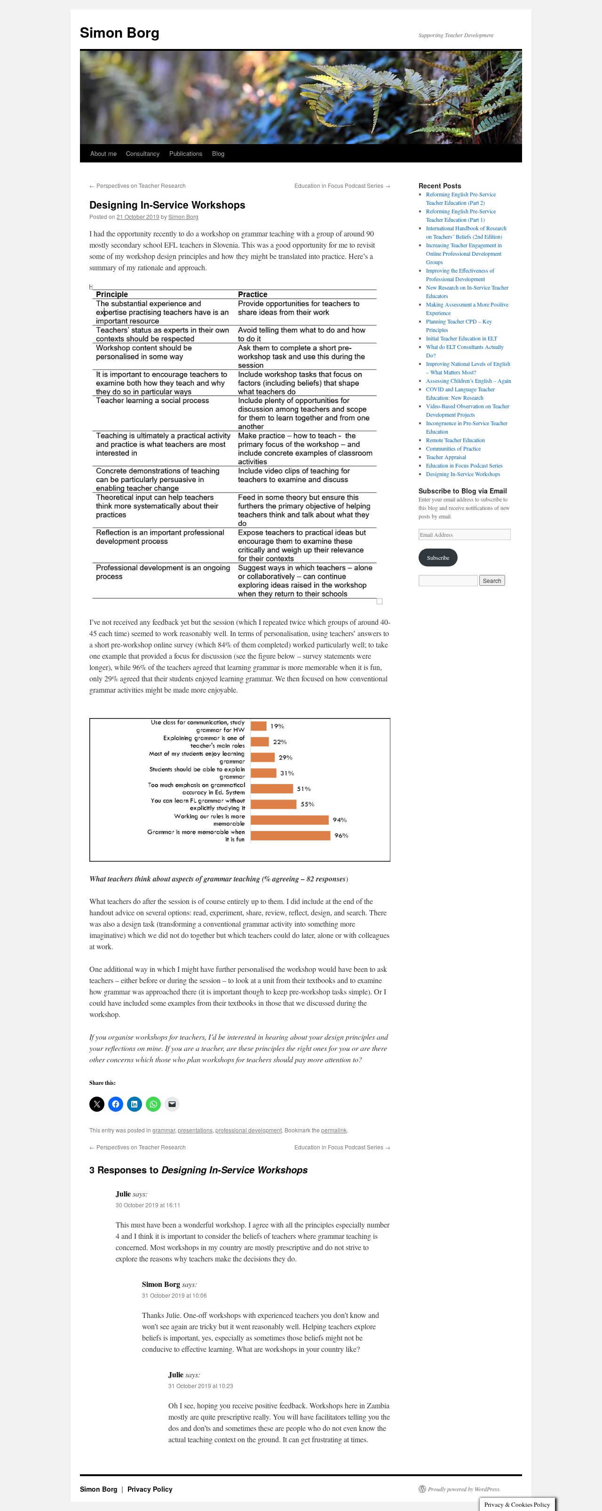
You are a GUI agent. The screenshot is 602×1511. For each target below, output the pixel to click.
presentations (195, 1130)
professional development (248, 1130)
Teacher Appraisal (446, 457)
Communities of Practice (453, 448)
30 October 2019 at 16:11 (148, 1205)
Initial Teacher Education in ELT (461, 338)
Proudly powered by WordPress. (464, 1489)
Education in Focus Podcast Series (342, 185)
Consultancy (143, 153)
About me (103, 153)
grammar (163, 1130)
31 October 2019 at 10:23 (200, 1386)
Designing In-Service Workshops (463, 473)
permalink (334, 1130)
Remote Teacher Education (455, 440)
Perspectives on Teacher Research (137, 185)
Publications (186, 153)
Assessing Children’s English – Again (468, 380)
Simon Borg (119, 32)
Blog (218, 153)
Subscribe (438, 557)
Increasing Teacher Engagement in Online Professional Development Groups (464, 253)
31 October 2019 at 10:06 (174, 1295)
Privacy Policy (150, 1489)
